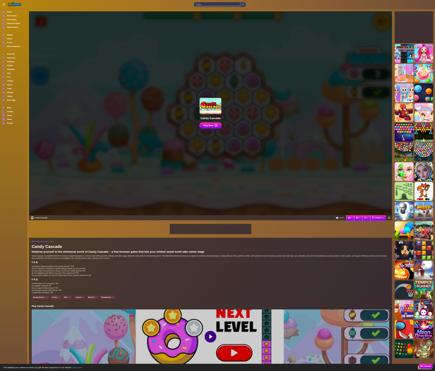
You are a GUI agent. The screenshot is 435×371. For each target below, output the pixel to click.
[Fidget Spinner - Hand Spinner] (404, 250)
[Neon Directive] (423, 329)
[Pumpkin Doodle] (404, 270)
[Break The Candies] (423, 93)
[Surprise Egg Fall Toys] (423, 309)
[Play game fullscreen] (389, 218)
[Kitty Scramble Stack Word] (404, 309)
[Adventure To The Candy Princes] (404, 53)
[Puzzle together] (404, 230)
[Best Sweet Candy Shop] (423, 73)
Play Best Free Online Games (14, 4)
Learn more (77, 367)
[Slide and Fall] (404, 191)
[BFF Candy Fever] (404, 93)
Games (34, 241)
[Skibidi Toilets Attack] (404, 211)
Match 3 (92, 297)
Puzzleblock (107, 297)
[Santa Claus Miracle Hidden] (423, 270)
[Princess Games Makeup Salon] (404, 171)
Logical (79, 297)
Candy (52, 241)
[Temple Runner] (423, 289)
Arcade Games (43, 241)
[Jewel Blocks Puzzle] (423, 250)
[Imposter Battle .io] (404, 329)
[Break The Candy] (404, 112)
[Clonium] (404, 348)
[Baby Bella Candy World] (423, 53)
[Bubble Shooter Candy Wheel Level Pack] (423, 152)
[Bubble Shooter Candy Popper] (423, 132)
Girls (67, 297)
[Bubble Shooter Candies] (404, 132)
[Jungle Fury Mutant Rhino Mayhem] (423, 348)
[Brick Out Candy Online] (423, 112)
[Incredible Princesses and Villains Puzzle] (423, 171)
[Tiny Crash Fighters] (423, 211)
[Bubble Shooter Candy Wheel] (404, 152)
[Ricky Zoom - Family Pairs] (423, 230)
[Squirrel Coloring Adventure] (423, 191)
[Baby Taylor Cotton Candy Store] (404, 73)
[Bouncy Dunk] (404, 289)
